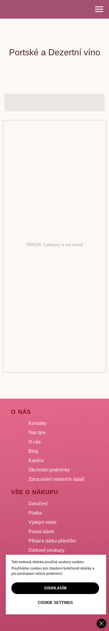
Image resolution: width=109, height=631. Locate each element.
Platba (35, 512)
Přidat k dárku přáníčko (52, 540)
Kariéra (36, 460)
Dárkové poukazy (46, 550)
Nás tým (36, 432)
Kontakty (37, 423)
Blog (33, 451)
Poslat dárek (41, 531)
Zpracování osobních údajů (56, 479)
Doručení (37, 503)
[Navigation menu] (99, 9)
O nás (34, 441)
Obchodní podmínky (49, 469)
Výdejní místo (42, 522)
